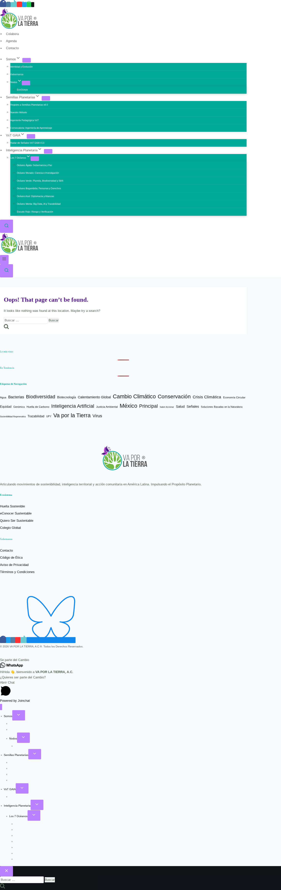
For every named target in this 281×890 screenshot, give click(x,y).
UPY (48, 416)
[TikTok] (14, 4)
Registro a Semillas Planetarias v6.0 (29, 105)
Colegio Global (10, 528)
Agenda (11, 41)
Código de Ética (11, 557)
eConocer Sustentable (16, 513)
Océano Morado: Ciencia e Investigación (38, 173)
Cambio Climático (134, 396)
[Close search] (6, 871)
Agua (3, 397)
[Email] (32, 4)
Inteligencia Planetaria (17, 805)
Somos (8, 716)
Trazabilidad (36, 416)
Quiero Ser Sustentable (16, 520)
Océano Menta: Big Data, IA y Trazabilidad (39, 204)
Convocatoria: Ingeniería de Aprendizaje (31, 128)
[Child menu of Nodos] (26, 83)
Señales (193, 406)
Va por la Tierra (72, 415)
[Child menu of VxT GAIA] (31, 136)
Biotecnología (66, 397)
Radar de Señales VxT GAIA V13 (27, 143)
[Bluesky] (51, 640)
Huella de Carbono (38, 406)
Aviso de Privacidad (14, 565)
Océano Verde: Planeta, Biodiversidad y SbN (40, 180)
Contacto (12, 48)
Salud (180, 406)
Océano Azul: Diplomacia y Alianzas (35, 196)
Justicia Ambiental (107, 406)
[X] (24, 4)
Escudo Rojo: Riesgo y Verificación (35, 211)
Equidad (5, 406)
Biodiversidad (40, 396)
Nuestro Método (18, 112)
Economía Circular (234, 397)
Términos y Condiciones (17, 572)
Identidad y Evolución (21, 66)
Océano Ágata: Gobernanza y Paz (34, 165)
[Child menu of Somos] (26, 60)
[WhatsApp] (29, 4)
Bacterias (16, 397)
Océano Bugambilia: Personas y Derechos (39, 188)
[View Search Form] (6, 226)
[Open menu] (4, 259)
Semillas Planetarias (16, 754)
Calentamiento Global (94, 397)
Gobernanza (16, 74)
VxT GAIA (10, 789)
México (128, 406)
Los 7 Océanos (18, 816)
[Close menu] (1, 707)
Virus (97, 416)
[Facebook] (3, 4)
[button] (140, 660)
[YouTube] (19, 4)
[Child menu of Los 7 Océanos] (35, 158)
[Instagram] (8, 4)
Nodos (13, 738)
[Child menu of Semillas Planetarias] (46, 98)
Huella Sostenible (12, 506)
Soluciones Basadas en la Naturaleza (221, 406)
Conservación (174, 396)
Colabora (12, 34)
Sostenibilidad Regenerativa (13, 416)
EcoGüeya (22, 89)
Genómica (19, 406)
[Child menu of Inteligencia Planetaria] (48, 151)
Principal (148, 406)
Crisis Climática (207, 397)
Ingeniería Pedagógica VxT (24, 120)
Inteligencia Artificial (72, 406)
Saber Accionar (167, 407)
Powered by (15, 701)
